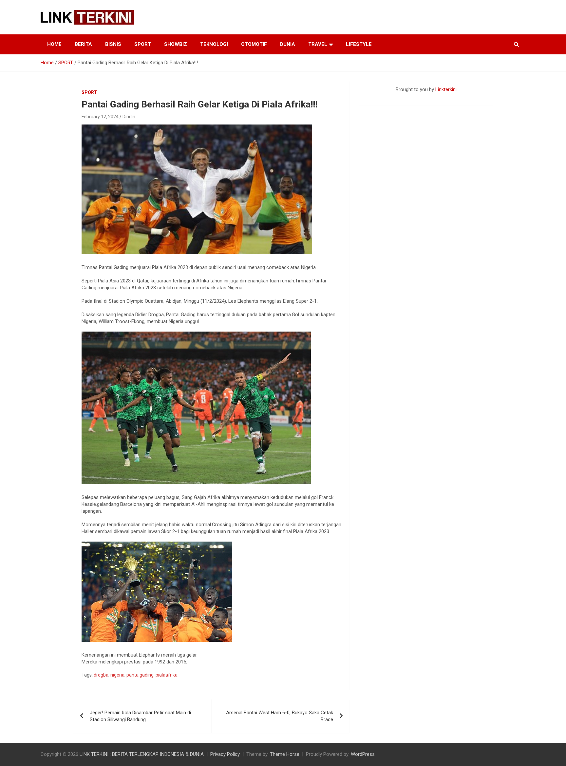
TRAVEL (317, 44)
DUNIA (287, 44)
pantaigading (140, 675)
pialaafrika (167, 675)
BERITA (83, 44)
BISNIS (113, 44)
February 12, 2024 (100, 116)
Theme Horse (284, 754)
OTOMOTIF (254, 44)
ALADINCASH (379, 96)
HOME (54, 44)
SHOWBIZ (175, 44)
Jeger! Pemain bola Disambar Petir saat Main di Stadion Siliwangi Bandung (140, 716)
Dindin (129, 116)
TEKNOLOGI (214, 44)
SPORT (142, 44)
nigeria (117, 675)
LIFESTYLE (359, 44)
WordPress (363, 754)
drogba (101, 675)
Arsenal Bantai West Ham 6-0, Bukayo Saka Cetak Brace (279, 716)
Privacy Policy (225, 754)
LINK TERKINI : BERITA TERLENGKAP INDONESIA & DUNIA (142, 754)
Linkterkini (446, 89)
